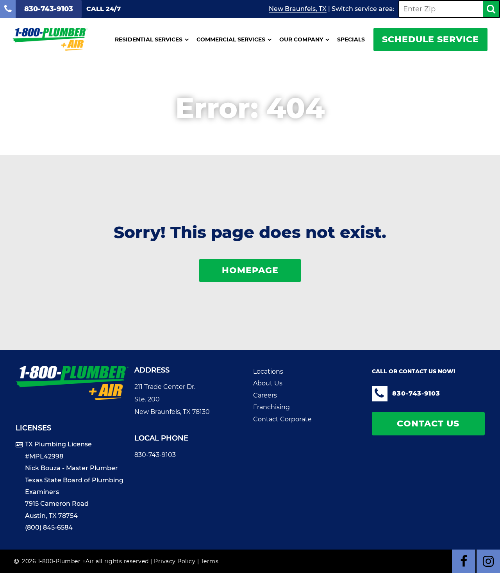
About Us (267, 383)
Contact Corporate (282, 419)
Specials (351, 39)
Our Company (301, 39)
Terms (210, 561)
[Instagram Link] (488, 561)
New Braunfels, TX (298, 9)
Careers (265, 395)
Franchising (271, 407)
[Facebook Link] (463, 561)
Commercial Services (230, 39)
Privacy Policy (174, 561)
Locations (268, 371)
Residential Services (148, 39)
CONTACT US (428, 423)
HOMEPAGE (250, 270)
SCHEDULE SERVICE (430, 39)
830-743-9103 (155, 454)
